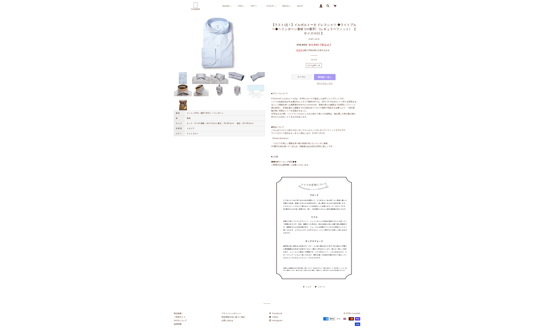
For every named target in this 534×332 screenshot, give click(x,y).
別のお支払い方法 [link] (324, 83)
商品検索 (178, 313)
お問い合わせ (227, 320)
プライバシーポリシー (231, 313)
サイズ (314, 59)
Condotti (355, 313)
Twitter (275, 317)
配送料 (299, 50)
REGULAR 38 (314, 65)
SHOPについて (180, 320)
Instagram (277, 320)
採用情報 (178, 324)
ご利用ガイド (180, 317)
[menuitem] (227, 6)
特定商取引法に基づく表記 (233, 317)
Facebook (277, 313)
